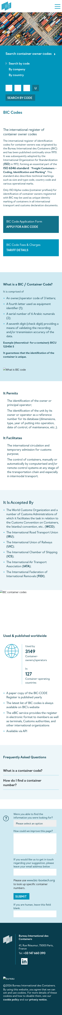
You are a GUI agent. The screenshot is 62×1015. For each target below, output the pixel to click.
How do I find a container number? (22, 782)
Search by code (19, 98)
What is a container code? (22, 770)
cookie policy (11, 999)
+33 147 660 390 (34, 953)
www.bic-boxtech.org (41, 880)
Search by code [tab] (19, 63)
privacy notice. (38, 999)
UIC (10, 546)
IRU (10, 536)
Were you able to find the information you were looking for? (33, 815)
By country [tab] (16, 75)
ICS (9, 556)
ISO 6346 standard (16, 168)
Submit (21, 896)
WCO (49, 526)
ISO (6, 164)
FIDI (41, 576)
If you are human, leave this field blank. (32, 906)
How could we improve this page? (33, 831)
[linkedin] (24, 961)
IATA (26, 566)
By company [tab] (17, 69)
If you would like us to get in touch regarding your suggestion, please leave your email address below (34, 862)
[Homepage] (6, 6)
